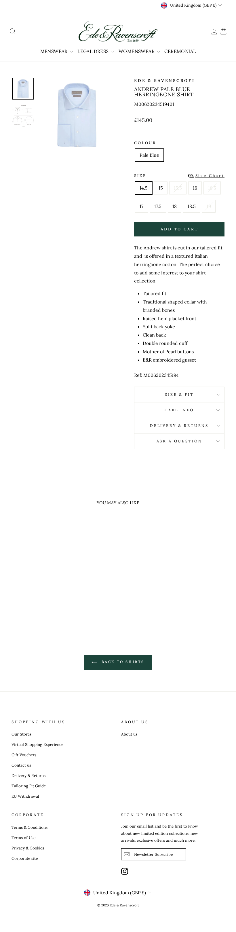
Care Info (179, 410)
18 (174, 206)
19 (209, 206)
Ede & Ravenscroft (164, 80)
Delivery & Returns (179, 425)
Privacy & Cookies (28, 848)
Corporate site (25, 858)
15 (161, 188)
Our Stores (21, 734)
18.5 (192, 206)
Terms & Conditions (29, 827)
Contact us (21, 765)
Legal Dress (93, 51)
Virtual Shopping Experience (37, 744)
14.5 (144, 188)
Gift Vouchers (24, 754)
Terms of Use (23, 837)
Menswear (54, 51)
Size (179, 175)
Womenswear (137, 51)
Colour (145, 142)
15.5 (178, 188)
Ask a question (179, 441)
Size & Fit (179, 394)
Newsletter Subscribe (153, 854)
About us (129, 734)
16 (195, 188)
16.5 (212, 188)
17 (141, 206)
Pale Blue (149, 155)
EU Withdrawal (25, 796)
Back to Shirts (122, 662)
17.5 (157, 206)
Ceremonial (180, 51)
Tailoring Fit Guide (29, 785)
